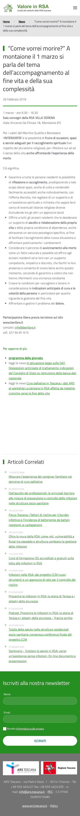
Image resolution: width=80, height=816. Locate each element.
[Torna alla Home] (27, 8)
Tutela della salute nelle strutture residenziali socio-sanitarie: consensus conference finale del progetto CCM (40, 634)
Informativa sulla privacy (30, 728)
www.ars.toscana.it (34, 805)
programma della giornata (26, 358)
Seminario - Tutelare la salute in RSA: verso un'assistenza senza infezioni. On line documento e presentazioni (42, 656)
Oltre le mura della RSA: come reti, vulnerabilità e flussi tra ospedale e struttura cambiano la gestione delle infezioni (43, 541)
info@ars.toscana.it (32, 791)
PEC (50, 791)
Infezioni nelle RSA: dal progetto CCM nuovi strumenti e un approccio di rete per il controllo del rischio (42, 579)
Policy (54, 805)
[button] (75, 8)
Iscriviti (40, 741)
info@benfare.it (25, 327)
